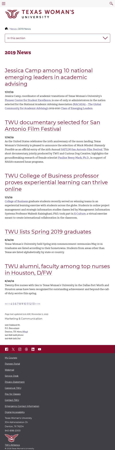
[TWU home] (6, 28)
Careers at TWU (13, 388)
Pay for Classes (13, 394)
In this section (16, 38)
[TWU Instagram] (20, 349)
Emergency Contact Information (22, 406)
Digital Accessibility (15, 412)
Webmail (9, 370)
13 (33, 303)
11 (28, 303)
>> (38, 303)
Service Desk (11, 376)
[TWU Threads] (26, 349)
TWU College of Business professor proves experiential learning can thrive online (56, 182)
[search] (111, 3)
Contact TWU (12, 400)
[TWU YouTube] (39, 349)
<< (6, 303)
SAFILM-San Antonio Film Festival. (82, 149)
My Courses (11, 357)
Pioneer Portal (12, 363)
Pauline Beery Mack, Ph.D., (74, 157)
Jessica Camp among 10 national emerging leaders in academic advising (49, 77)
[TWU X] (13, 349)
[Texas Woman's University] (39, 14)
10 (25, 303)
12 (30, 303)
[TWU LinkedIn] (33, 349)
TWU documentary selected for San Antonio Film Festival (52, 125)
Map (25, 331)
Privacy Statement (15, 382)
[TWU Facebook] (6, 349)
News (13, 28)
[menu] (3, 3)
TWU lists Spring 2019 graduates (48, 231)
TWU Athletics (12, 445)
